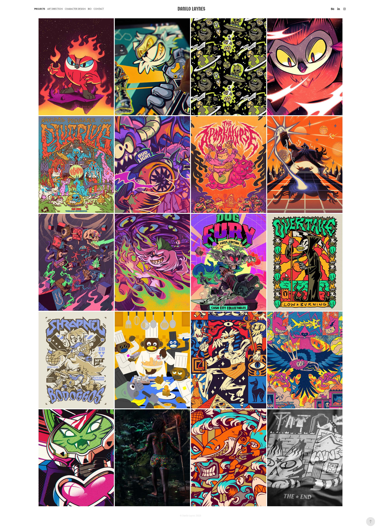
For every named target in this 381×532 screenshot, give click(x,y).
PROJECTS (39, 8)
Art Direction (55, 8)
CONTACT (99, 8)
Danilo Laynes (191, 9)
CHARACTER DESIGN (75, 8)
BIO (90, 8)
